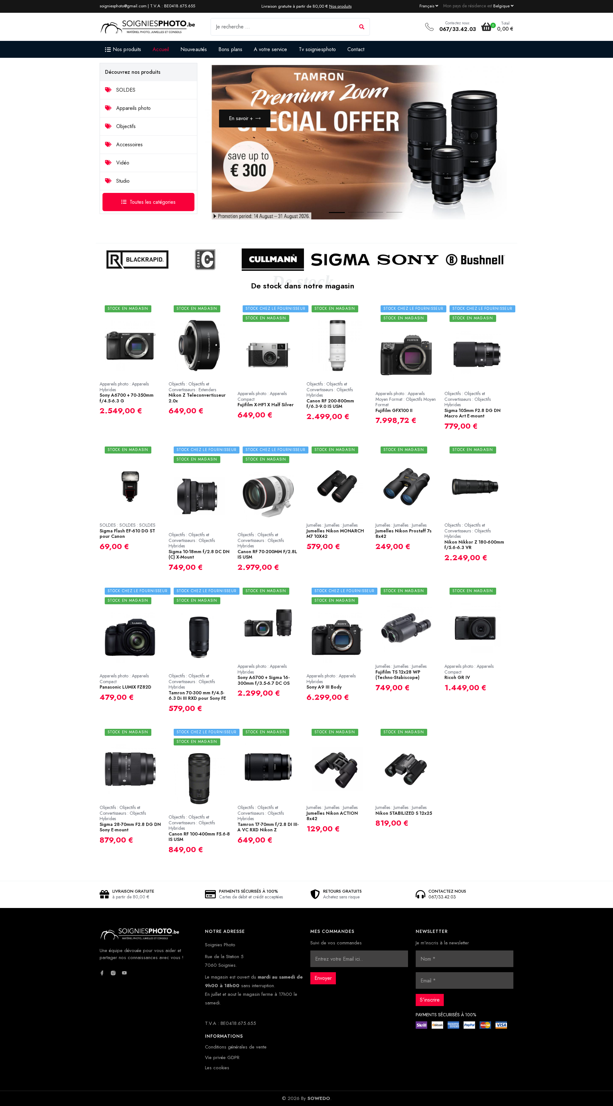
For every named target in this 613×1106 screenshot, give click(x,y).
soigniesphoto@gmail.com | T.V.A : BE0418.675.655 (147, 6)
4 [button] (388, 213)
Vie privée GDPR (222, 1057)
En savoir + (241, 118)
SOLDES (125, 90)
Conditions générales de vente (236, 1046)
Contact (355, 49)
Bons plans (230, 49)
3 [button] (368, 213)
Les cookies (217, 1067)
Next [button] (493, 200)
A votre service (270, 49)
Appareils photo (133, 108)
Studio (122, 181)
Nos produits (340, 6)
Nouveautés (193, 49)
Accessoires (129, 144)
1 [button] (330, 213)
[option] (359, 142)
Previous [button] (473, 200)
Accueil (161, 49)
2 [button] (349, 213)
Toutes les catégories (153, 202)
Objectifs (125, 126)
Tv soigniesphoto (317, 49)
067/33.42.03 (457, 29)
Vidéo (122, 162)
